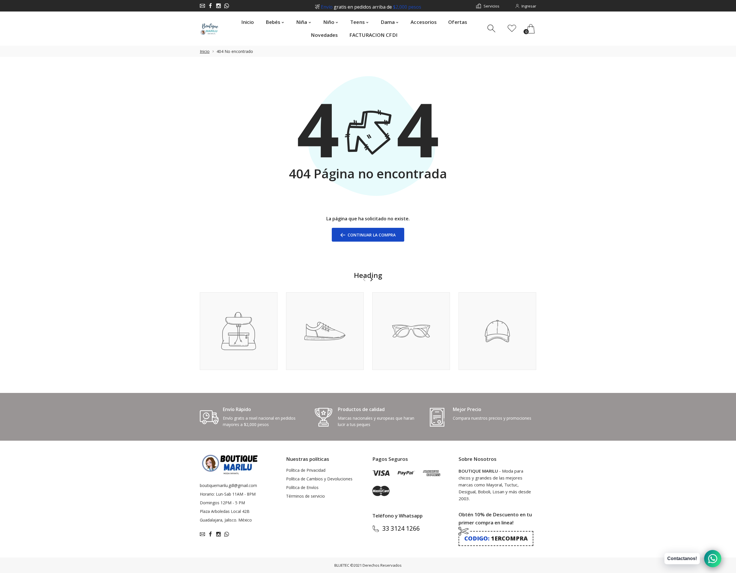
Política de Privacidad (305, 470)
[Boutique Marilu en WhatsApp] (227, 5)
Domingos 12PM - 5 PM (222, 502)
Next (371, 279)
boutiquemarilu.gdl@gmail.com (228, 485)
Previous (364, 279)
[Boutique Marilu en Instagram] (218, 5)
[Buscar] (492, 28)
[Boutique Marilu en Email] (202, 5)
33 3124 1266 (401, 528)
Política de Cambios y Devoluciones (319, 479)
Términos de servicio (305, 496)
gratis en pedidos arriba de (371, 6)
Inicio (205, 51)
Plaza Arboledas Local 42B (225, 511)
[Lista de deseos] (512, 28)
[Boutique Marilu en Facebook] (210, 5)
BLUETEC (341, 565)
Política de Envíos (302, 487)
